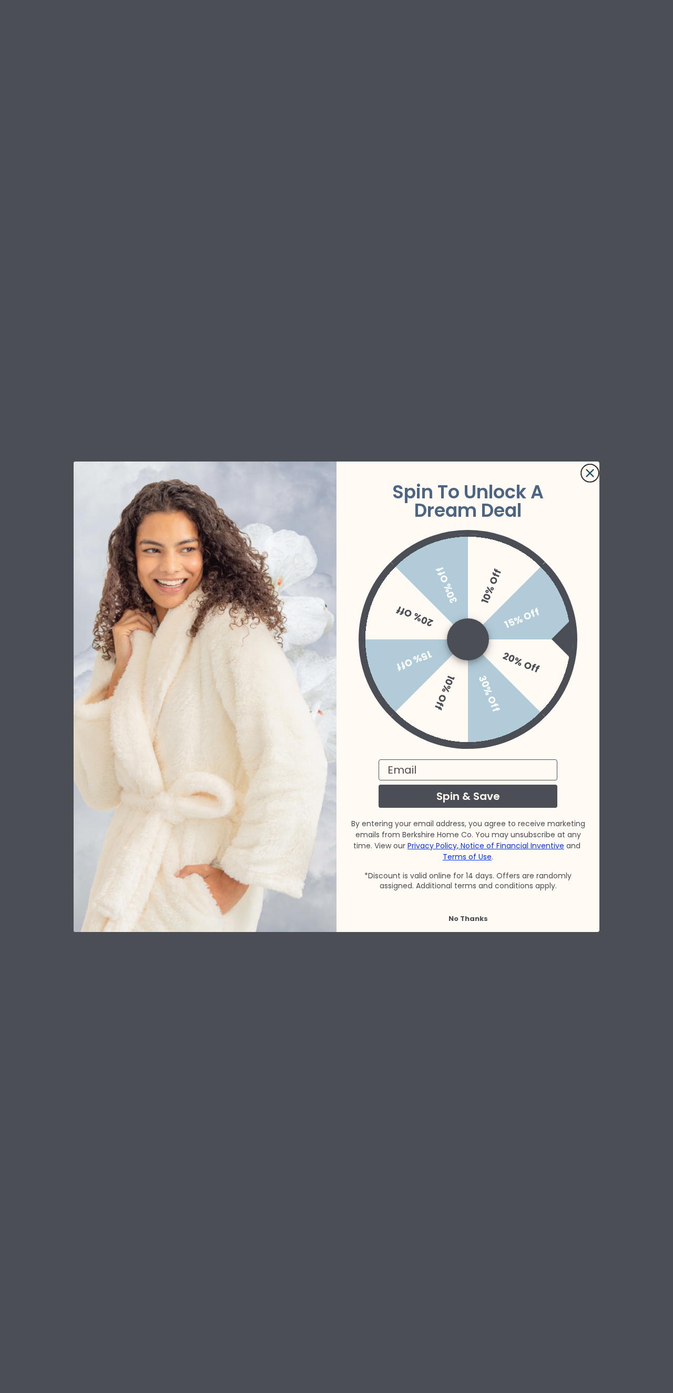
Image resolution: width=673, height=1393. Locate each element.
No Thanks (468, 919)
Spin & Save (468, 796)
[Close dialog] (589, 473)
